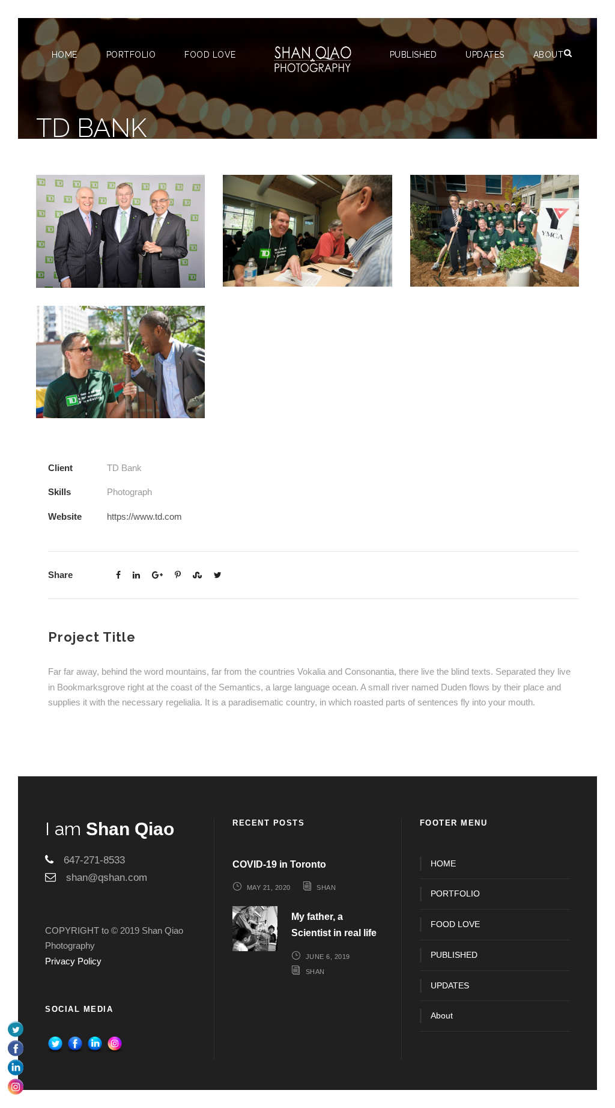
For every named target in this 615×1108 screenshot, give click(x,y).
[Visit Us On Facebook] (75, 1044)
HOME (64, 54)
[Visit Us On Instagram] (114, 1044)
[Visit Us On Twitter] (55, 1044)
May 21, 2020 (269, 887)
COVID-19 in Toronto (279, 864)
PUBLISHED (413, 54)
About (548, 54)
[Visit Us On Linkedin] (95, 1044)
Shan (326, 887)
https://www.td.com (144, 516)
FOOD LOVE (210, 54)
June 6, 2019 (328, 956)
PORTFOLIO (131, 54)
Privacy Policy (73, 961)
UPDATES (484, 54)
